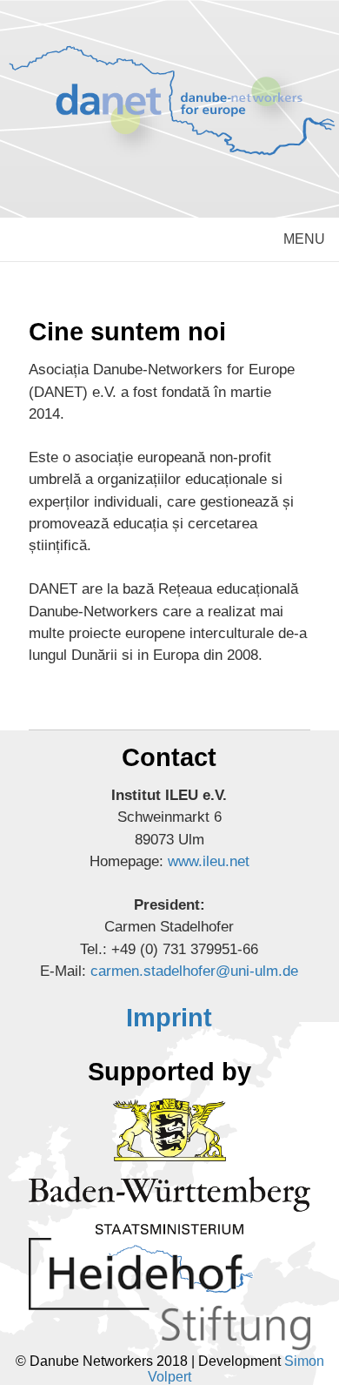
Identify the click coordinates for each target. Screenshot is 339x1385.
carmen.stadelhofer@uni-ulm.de (194, 971)
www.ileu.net (208, 861)
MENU (304, 239)
